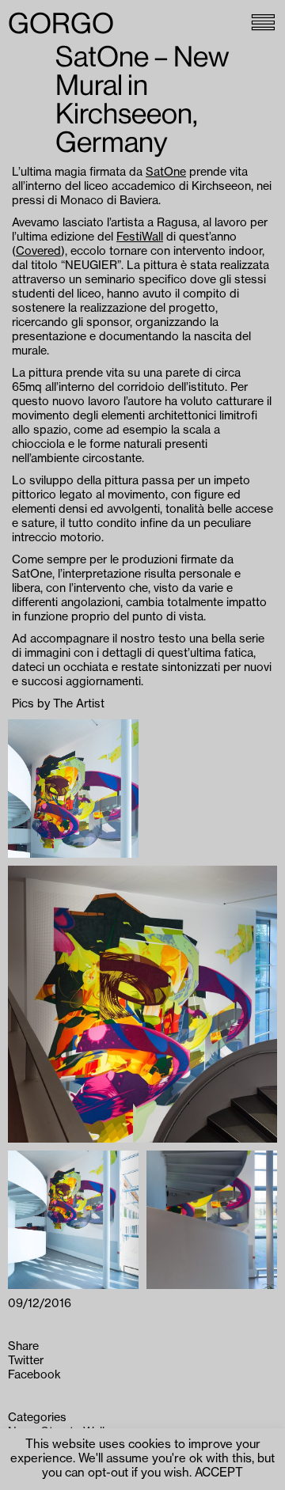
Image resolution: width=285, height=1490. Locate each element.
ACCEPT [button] (219, 1473)
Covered (38, 251)
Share (23, 1346)
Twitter (26, 1361)
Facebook (34, 1375)
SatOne (166, 172)
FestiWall (139, 237)
